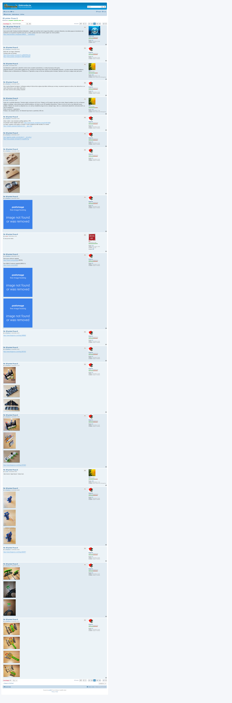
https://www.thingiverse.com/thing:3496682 (14, 335)
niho (90, 70)
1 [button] (85, 24)
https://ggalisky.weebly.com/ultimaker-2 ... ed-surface (17, 137)
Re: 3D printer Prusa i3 (11, 27)
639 (92, 40)
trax (22, 20)
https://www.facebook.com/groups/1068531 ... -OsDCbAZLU (19, 34)
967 (92, 56)
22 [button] (92, 24)
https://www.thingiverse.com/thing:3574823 (14, 465)
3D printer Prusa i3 (10, 18)
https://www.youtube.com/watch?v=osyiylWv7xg (16, 139)
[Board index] (11, 6)
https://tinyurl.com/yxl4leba (10, 265)
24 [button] (97, 24)
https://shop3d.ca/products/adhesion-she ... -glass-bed (17, 126)
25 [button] (99, 24)
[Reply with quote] (85, 27)
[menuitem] (12, 12)
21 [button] (89, 24)
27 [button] (103, 24)
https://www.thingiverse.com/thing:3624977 (14, 552)
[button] (80, 24)
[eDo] (19, 20)
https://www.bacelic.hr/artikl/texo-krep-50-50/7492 (37, 122)
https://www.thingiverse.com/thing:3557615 (14, 351)
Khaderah (91, 52)
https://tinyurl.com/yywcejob (10, 260)
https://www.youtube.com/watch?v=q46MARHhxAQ (16, 55)
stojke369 (15, 20)
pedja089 (11, 20)
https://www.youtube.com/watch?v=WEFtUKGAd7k (16, 56)
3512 (93, 245)
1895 (93, 74)
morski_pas (91, 36)
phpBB (49, 690)
